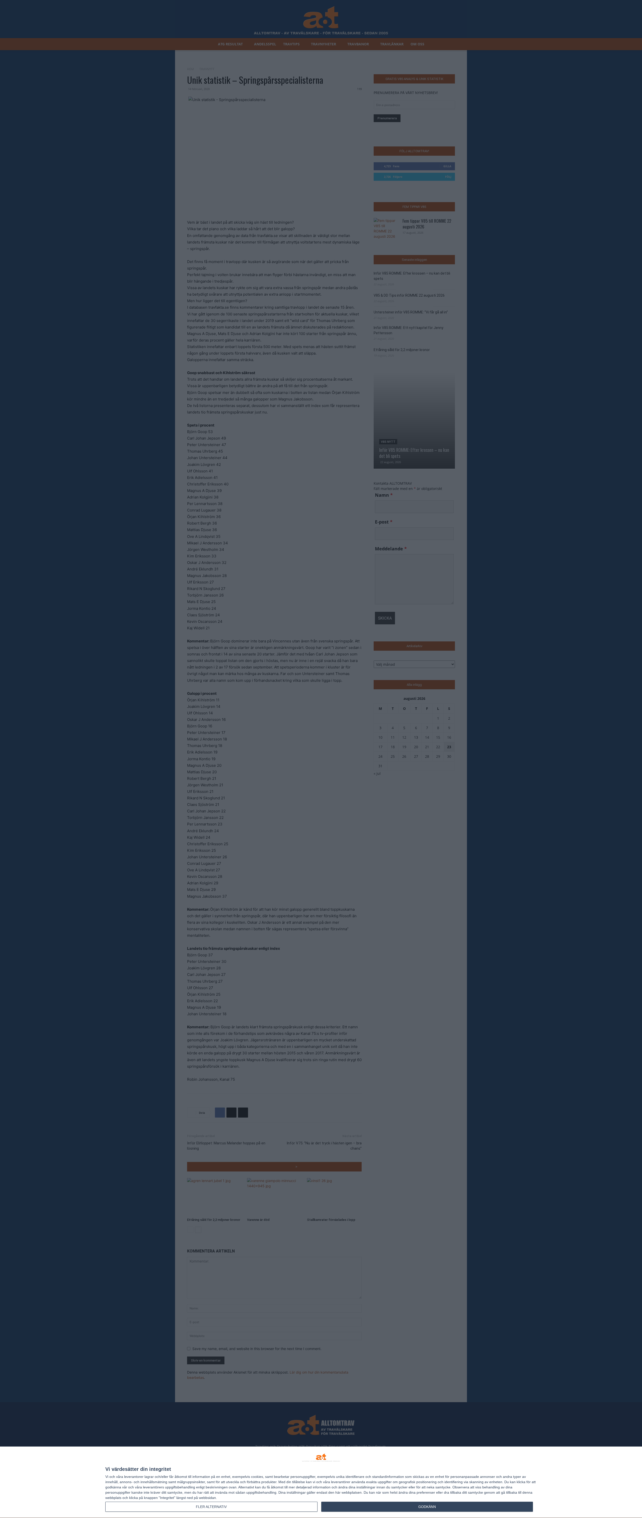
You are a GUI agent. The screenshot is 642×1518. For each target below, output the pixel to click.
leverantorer (133, 1476)
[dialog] (321, 1482)
